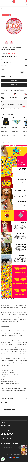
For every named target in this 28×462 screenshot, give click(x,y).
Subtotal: (3, 76)
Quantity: (3, 69)
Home (2, 8)
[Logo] (14, 1)
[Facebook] (2, 434)
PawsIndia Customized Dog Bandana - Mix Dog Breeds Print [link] (16, 128)
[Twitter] (5, 434)
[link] (5, 121)
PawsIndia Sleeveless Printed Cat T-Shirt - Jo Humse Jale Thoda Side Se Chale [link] (5, 128)
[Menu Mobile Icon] (1, 2)
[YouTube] (11, 434)
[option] (14, 26)
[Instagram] (8, 434)
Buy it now (14, 80)
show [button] (24, 106)
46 (3, 108)
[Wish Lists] (22, 72)
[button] (25, 122)
